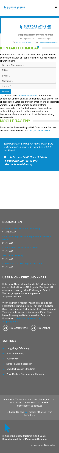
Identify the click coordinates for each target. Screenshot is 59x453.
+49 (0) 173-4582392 (39, 130)
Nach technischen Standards (20, 368)
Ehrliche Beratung (15, 353)
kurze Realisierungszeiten (19, 363)
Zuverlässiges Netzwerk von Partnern (25, 374)
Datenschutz (50, 445)
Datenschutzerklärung (27, 95)
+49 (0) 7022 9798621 (24, 42)
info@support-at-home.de (48, 42)
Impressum (36, 445)
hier (26, 411)
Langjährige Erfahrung (17, 348)
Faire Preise (12, 358)
